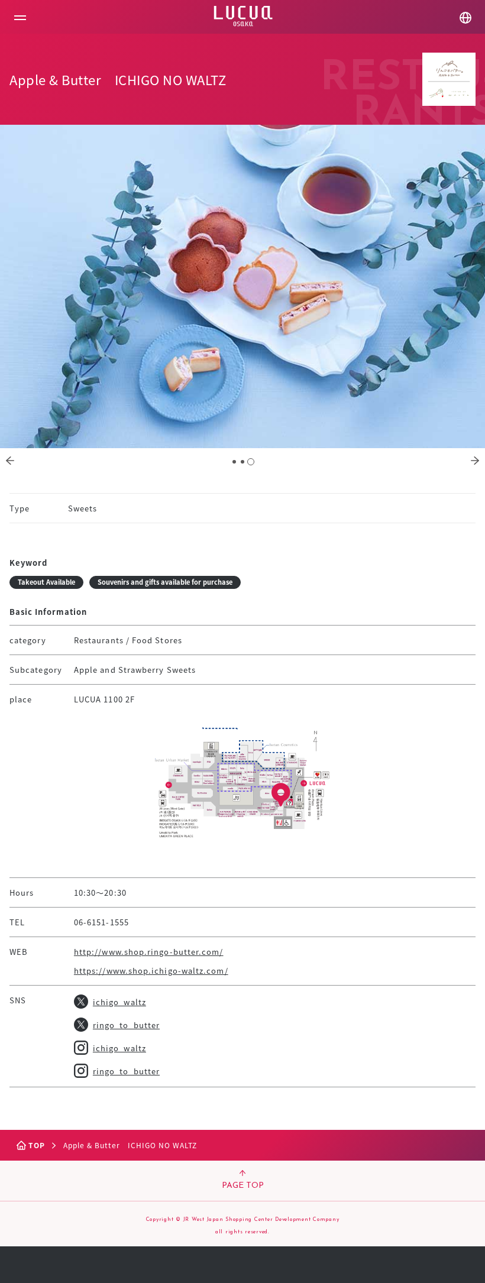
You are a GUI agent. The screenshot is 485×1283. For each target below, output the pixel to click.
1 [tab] (234, 462)
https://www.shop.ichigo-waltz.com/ (151, 970)
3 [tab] (250, 461)
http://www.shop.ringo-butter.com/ (149, 951)
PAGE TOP (243, 1185)
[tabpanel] (242, 286)
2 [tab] (242, 462)
